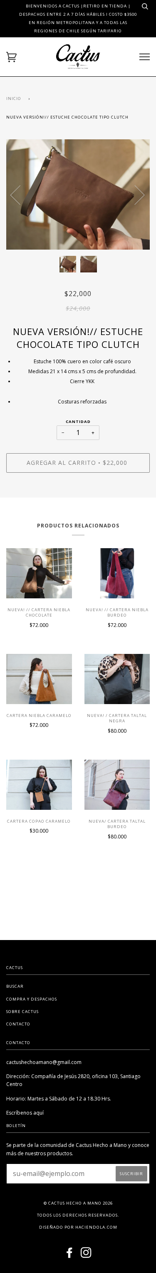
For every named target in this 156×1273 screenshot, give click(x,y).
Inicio (13, 98)
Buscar (15, 986)
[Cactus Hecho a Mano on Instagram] (86, 1255)
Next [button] (134, 194)
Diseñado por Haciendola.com (78, 1227)
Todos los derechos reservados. (78, 1215)
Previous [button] (20, 194)
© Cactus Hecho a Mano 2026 (78, 1203)
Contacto (18, 1024)
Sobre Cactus (22, 1011)
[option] (78, 194)
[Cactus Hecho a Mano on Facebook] (69, 1255)
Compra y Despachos (31, 999)
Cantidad (78, 421)
